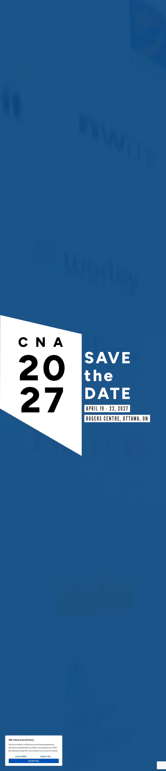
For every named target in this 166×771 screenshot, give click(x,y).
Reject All (46, 756)
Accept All (33, 761)
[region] (33, 750)
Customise (20, 756)
